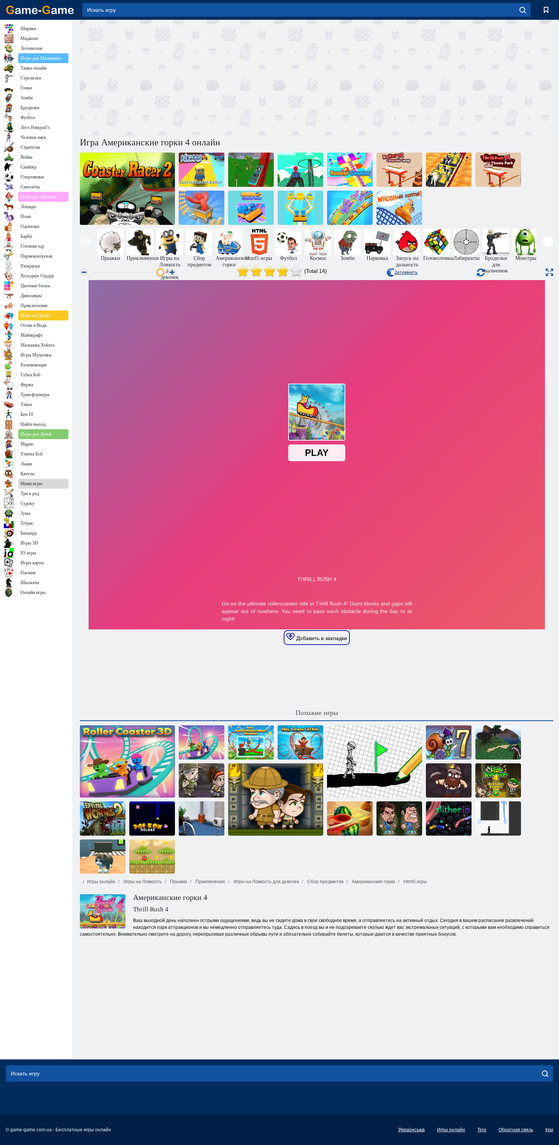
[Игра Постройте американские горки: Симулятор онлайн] (251, 742)
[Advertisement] (198, 77)
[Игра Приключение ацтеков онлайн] (201, 780)
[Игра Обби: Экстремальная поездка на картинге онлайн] (300, 742)
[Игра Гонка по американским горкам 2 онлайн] (127, 189)
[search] (523, 10)
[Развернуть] (549, 272)
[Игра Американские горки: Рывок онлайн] (350, 208)
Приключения (209, 881)
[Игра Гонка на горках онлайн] (251, 208)
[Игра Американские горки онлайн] (300, 170)
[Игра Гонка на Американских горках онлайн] (300, 208)
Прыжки (178, 881)
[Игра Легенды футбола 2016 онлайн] (399, 818)
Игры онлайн (101, 881)
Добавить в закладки (321, 638)
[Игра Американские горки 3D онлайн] (127, 761)
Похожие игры (316, 713)
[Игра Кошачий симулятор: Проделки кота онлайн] (102, 856)
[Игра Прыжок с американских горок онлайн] (399, 170)
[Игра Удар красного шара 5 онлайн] (152, 856)
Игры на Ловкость (142, 881)
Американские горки (373, 881)
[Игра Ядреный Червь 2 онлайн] (102, 818)
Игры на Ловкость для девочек (265, 881)
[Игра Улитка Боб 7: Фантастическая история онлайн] (449, 742)
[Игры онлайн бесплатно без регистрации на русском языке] (40, 10)
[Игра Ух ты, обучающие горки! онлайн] (399, 208)
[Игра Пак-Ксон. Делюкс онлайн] (152, 818)
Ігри (549, 1129)
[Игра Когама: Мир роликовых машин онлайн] (201, 170)
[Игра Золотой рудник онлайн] (449, 780)
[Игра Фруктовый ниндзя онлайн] (350, 818)
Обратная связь (516, 1129)
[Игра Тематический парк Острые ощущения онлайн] (498, 170)
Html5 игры (414, 881)
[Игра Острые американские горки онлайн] (201, 208)
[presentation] (85, 241)
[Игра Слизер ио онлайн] (449, 818)
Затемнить (406, 272)
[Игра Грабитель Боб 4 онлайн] (498, 780)
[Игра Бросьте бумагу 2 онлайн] (201, 818)
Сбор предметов (324, 881)
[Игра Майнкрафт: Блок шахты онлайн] (498, 742)
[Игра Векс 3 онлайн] (498, 818)
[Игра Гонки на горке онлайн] (350, 170)
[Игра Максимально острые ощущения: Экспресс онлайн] (449, 170)
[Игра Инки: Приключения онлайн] (275, 799)
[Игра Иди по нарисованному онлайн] (374, 761)
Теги (481, 1129)
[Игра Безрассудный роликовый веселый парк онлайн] (251, 170)
